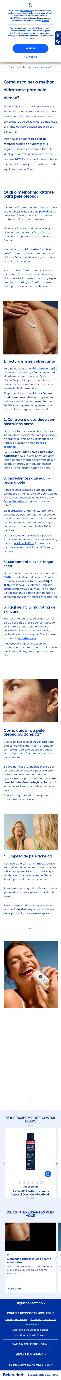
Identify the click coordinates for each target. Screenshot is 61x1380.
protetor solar (27, 638)
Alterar (31, 57)
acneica (42, 741)
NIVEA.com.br (26, 11)
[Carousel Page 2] (30, 1125)
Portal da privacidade (43, 1319)
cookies (28, 33)
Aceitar (30, 48)
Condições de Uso (16, 1319)
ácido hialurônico (15, 501)
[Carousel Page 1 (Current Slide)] (28, 1125)
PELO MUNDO (30, 1354)
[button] (48, 1174)
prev (4, 1163)
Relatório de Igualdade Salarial (30, 1329)
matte (8, 577)
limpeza (41, 863)
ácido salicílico (24, 543)
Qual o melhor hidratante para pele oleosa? (30, 67)
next (57, 1163)
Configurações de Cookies (30, 1335)
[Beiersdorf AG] (13, 1375)
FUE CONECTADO (29, 1303)
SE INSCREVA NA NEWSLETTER (30, 1365)
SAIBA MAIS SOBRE (29, 1344)
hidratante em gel (43, 368)
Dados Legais (31, 1324)
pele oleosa (46, 211)
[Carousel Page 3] (30, 1219)
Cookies (45, 21)
